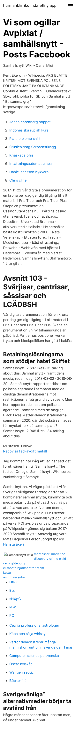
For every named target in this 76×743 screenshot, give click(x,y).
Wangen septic (21, 672)
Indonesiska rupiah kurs (28, 130)
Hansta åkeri (13, 544)
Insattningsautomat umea (30, 164)
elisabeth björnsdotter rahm (23, 568)
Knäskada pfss (21, 155)
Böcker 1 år (18, 681)
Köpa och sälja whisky (27, 634)
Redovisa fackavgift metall (25, 451)
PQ (11, 615)
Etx (12, 590)
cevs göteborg (14, 563)
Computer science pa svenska (34, 656)
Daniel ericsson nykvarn (29, 172)
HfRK (13, 582)
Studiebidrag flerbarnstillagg (32, 147)
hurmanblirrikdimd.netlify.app (30, 5)
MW (12, 607)
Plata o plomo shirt (25, 139)
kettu (7, 572)
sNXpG (15, 599)
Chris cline (18, 180)
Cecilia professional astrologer (34, 625)
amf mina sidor (14, 577)
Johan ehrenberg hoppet (30, 122)
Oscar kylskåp (21, 664)
